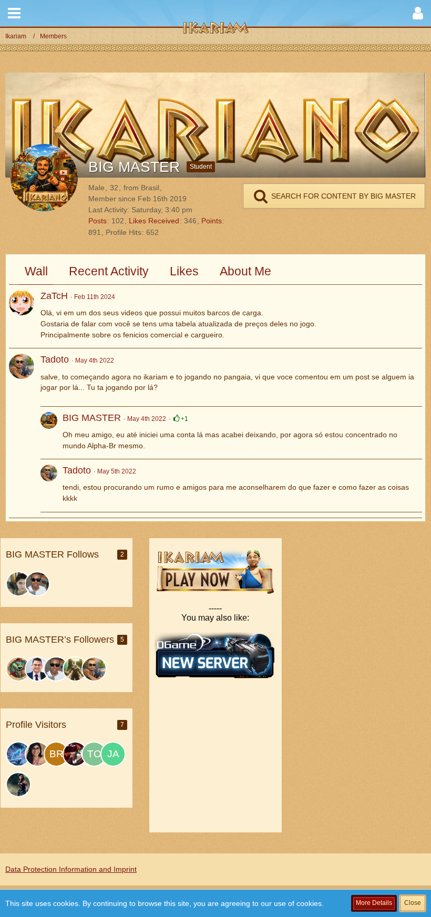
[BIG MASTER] (48, 433)
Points (211, 221)
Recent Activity (109, 271)
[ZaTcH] (21, 302)
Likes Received (154, 221)
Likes (184, 271)
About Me (245, 271)
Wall (36, 271)
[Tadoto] (21, 366)
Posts (97, 221)
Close (412, 902)
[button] (14, 13)
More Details (374, 902)
